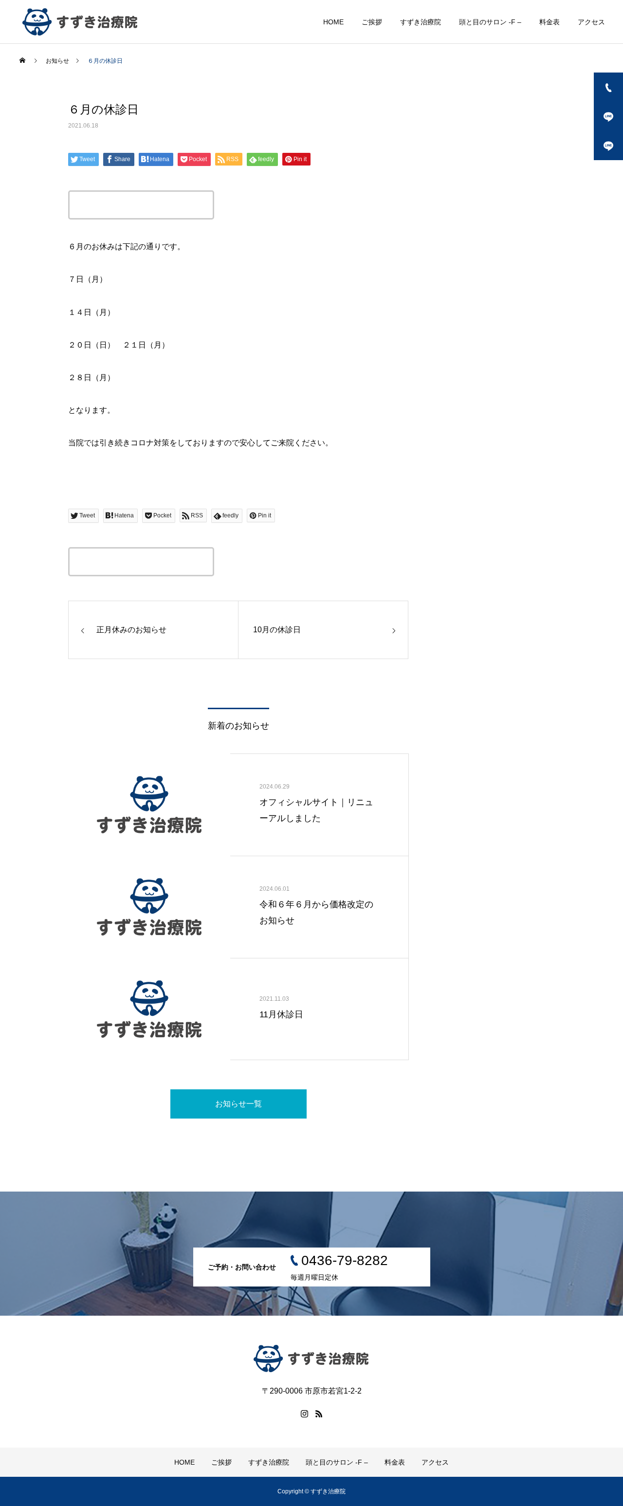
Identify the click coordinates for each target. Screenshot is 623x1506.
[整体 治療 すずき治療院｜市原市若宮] (80, 22)
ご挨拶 (372, 22)
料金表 (549, 22)
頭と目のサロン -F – (490, 22)
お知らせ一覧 (238, 1104)
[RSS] (319, 1413)
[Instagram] (304, 1413)
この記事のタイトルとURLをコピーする (141, 205)
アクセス (591, 22)
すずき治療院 (420, 22)
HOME (333, 22)
